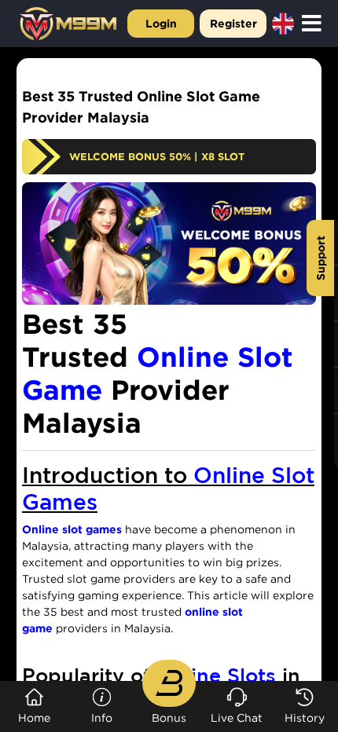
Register (233, 23)
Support (320, 258)
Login (161, 23)
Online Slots (216, 675)
